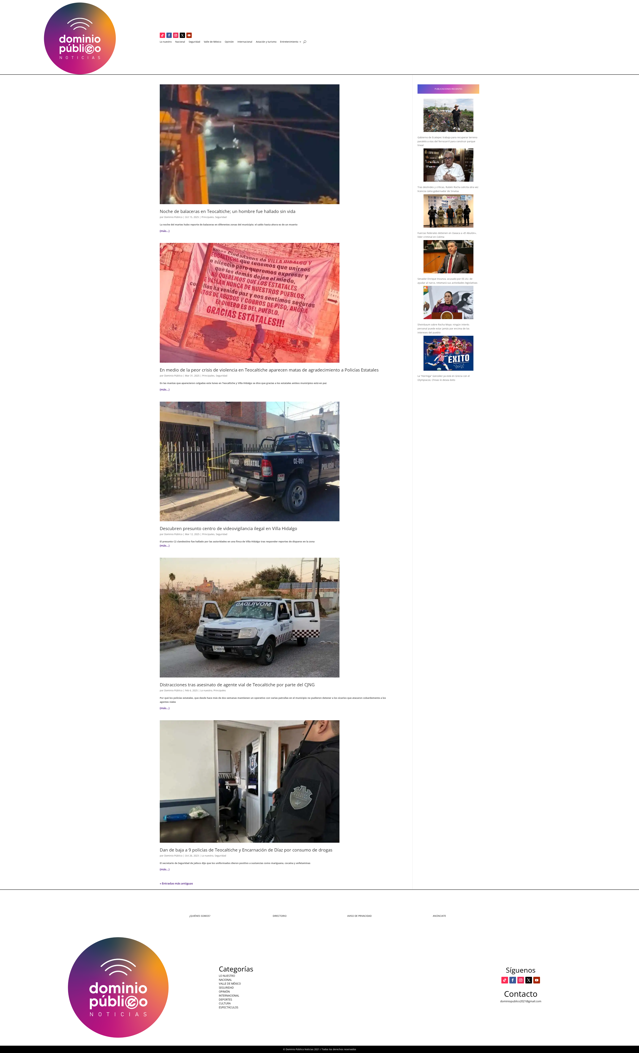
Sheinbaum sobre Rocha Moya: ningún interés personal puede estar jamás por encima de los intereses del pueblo (443, 328)
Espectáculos (228, 1007)
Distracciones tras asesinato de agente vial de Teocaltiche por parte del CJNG (237, 685)
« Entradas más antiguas (176, 883)
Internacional (244, 42)
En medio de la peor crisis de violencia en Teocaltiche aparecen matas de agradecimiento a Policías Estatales (269, 370)
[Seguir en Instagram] (175, 35)
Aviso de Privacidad (359, 915)
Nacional (180, 42)
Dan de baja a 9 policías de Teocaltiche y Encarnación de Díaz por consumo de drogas (246, 850)
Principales (208, 217)
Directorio (280, 915)
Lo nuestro (166, 42)
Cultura (225, 1003)
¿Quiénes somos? (199, 915)
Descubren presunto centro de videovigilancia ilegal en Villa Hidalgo (228, 528)
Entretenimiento (289, 42)
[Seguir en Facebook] (169, 35)
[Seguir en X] (182, 35)
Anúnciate (439, 915)
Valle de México (212, 42)
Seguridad (194, 42)
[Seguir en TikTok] (162, 35)
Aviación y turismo (266, 42)
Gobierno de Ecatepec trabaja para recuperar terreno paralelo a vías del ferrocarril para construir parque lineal (447, 141)
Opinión (229, 42)
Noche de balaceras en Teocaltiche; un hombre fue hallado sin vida (227, 211)
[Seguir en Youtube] (189, 35)
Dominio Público (173, 217)
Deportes (225, 999)
